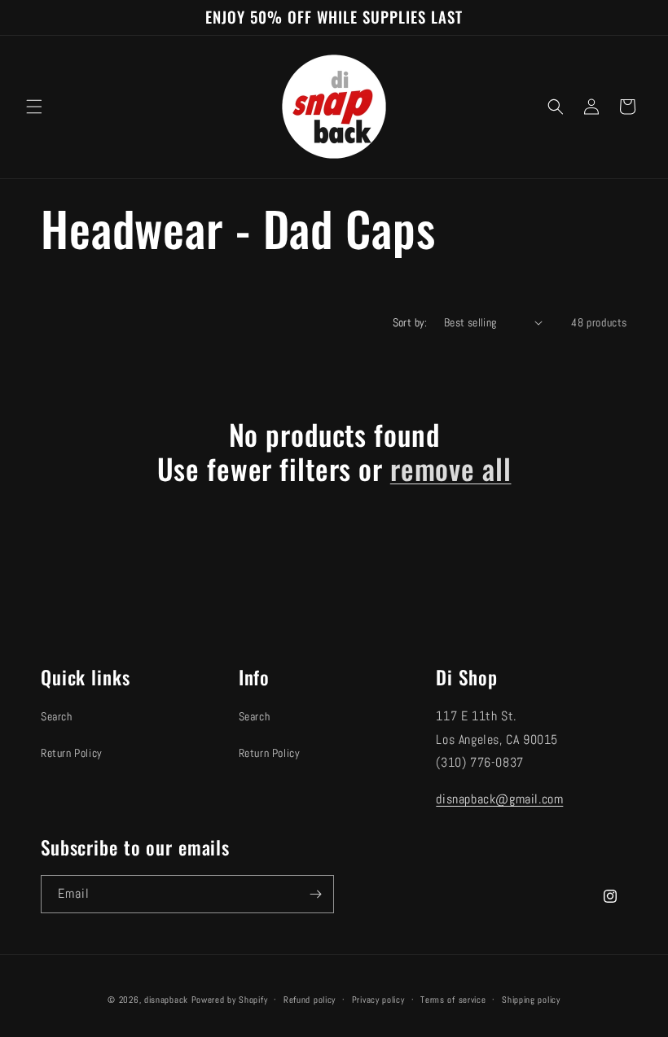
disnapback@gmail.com (499, 798)
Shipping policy (531, 999)
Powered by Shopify (229, 999)
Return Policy (72, 753)
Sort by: (410, 322)
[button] (34, 107)
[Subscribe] (315, 894)
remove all (451, 468)
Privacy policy (378, 999)
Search (57, 716)
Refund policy (309, 999)
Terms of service (453, 999)
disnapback (166, 999)
